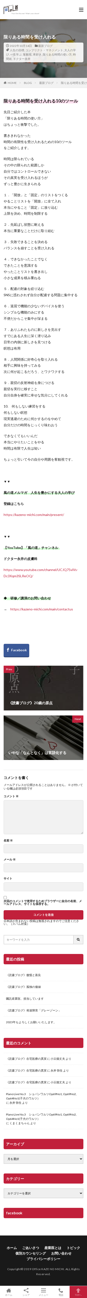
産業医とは (52, 1248)
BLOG (28, 83)
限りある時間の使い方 (57, 54)
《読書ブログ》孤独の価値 (23, 987)
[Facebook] (16, 650)
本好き (37, 54)
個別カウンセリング (30, 1253)
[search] (78, 939)
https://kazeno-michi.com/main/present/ (34, 515)
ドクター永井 (21, 59)
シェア (26, 1294)
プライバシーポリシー (43, 1259)
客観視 (27, 54)
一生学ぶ (16, 54)
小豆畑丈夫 (58, 1058)
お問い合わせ (61, 1253)
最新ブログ (45, 46)
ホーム (12, 1248)
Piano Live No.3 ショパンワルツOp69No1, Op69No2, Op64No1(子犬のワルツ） (41, 1096)
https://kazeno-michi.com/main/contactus (41, 609)
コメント (11, 796)
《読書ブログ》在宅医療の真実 (26, 1058)
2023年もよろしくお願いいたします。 (31, 1022)
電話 (60, 1294)
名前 (8, 840)
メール (10, 859)
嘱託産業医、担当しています (25, 998)
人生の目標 (17, 50)
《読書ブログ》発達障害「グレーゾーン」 (33, 1010)
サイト (8, 878)
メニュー (43, 1294)
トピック (73, 1248)
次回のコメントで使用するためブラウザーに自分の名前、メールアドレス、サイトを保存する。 (43, 902)
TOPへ (78, 1294)
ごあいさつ (30, 1248)
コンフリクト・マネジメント (44, 50)
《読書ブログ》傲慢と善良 (23, 975)
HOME (12, 83)
